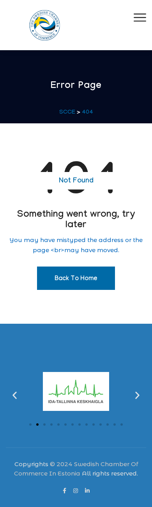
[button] (14, 395)
